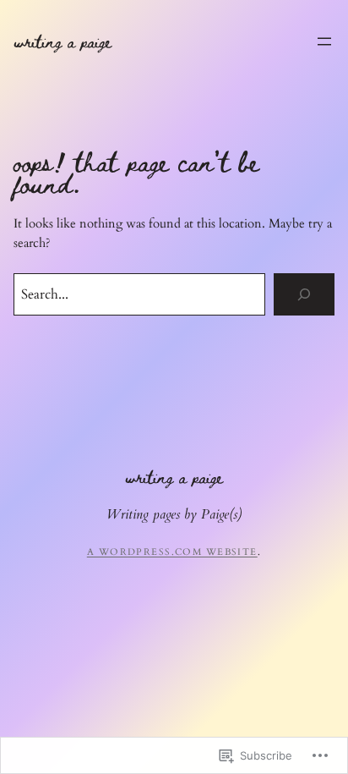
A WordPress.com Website (172, 552)
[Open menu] (324, 41)
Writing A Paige (62, 40)
